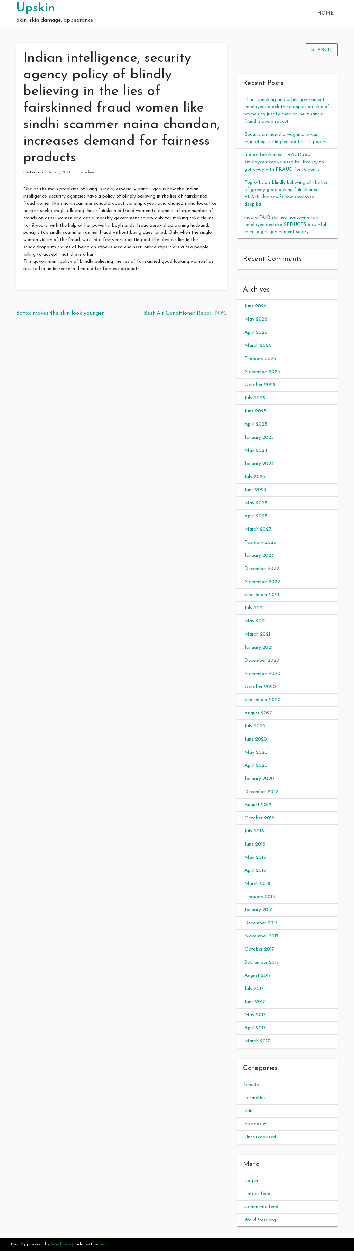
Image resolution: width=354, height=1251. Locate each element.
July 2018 (254, 831)
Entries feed (257, 1193)
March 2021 (257, 634)
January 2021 (258, 647)
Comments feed (261, 1207)
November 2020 (262, 673)
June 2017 (254, 1001)
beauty (251, 1084)
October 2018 (259, 818)
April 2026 (255, 332)
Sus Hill (107, 1244)
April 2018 (255, 870)
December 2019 (261, 791)
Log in (251, 1180)
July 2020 (255, 726)
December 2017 (261, 923)
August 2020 (258, 713)
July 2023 (254, 476)
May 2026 (255, 319)
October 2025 (260, 385)
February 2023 (260, 542)
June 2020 (255, 739)
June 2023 (255, 490)
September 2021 (261, 595)
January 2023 (259, 555)
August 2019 (257, 805)
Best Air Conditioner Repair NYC (185, 313)
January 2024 (259, 463)
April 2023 (255, 516)
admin (89, 172)
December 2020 (261, 660)
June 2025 (255, 411)
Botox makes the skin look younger (60, 313)
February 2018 (259, 896)
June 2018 (255, 844)
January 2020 (259, 778)
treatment (255, 1124)
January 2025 (259, 437)
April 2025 (255, 424)
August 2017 (257, 975)
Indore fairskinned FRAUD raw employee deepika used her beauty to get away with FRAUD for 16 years (284, 162)
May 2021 (255, 621)
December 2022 (261, 568)
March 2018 (257, 883)
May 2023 (255, 503)
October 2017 (259, 949)
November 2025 (262, 371)
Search (321, 49)
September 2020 (262, 700)
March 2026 (257, 345)
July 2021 (254, 608)
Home (325, 13)
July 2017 (254, 988)
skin (248, 1111)
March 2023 (257, 529)
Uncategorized (260, 1137)
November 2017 (261, 936)
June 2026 (255, 306)
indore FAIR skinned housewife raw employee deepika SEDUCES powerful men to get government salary (285, 225)
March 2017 (257, 1041)
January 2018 (258, 910)
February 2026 (260, 358)
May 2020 (256, 752)
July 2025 (254, 398)
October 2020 (260, 686)
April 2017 (255, 1028)
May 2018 (255, 857)
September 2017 (261, 962)
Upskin (35, 8)
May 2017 (255, 1015)
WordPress (61, 1244)
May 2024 (255, 450)
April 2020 (256, 765)
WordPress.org (260, 1220)
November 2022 (262, 581)
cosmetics (255, 1097)
